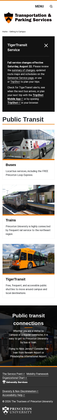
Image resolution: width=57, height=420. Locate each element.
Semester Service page (20, 77)
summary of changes (23, 70)
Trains (11, 220)
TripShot (15, 81)
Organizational (13, 377)
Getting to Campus (18, 32)
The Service (12, 373)
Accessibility (12, 395)
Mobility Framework (37, 373)
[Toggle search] (51, 6)
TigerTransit (15, 279)
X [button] (46, 45)
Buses (11, 165)
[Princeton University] (17, 410)
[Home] (28, 19)
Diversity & (19, 391)
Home (4, 32)
